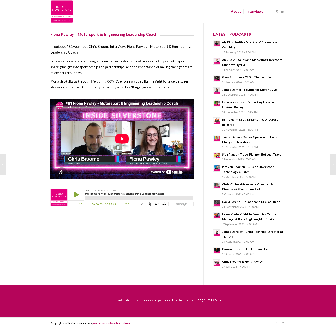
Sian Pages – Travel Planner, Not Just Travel (252, 154)
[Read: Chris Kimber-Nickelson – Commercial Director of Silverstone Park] (216, 185)
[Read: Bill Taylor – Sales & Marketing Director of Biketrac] (216, 120)
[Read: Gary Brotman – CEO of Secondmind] (216, 78)
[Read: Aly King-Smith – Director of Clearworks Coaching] (216, 43)
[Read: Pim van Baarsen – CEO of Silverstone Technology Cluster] (216, 168)
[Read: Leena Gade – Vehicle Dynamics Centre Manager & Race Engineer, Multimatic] (216, 215)
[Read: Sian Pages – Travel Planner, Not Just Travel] (216, 155)
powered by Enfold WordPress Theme (111, 323)
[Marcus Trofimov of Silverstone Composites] (333, 164)
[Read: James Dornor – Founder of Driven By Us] (216, 90)
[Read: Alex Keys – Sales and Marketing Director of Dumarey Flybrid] (216, 61)
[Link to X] (277, 11)
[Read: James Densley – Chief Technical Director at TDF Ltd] (216, 232)
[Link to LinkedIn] (283, 11)
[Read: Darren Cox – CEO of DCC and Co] (216, 250)
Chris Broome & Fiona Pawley (242, 261)
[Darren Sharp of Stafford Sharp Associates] (3, 164)
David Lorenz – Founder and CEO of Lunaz (251, 201)
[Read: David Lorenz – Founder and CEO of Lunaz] (216, 203)
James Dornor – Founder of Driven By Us (249, 89)
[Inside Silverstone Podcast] (61, 11)
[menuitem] (235, 11)
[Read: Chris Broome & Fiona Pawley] (216, 262)
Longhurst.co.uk (208, 300)
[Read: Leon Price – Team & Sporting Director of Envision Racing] (216, 103)
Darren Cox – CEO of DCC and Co (245, 249)
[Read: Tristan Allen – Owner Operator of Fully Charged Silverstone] (216, 138)
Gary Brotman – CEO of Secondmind (247, 77)
